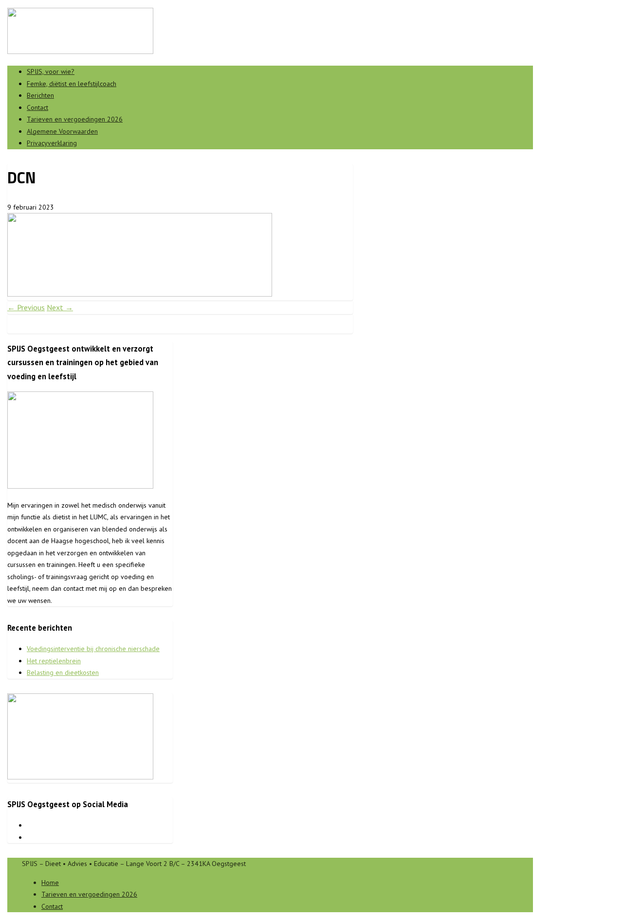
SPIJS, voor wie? (50, 71)
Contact (37, 107)
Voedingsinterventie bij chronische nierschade (93, 648)
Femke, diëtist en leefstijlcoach (71, 83)
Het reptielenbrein (54, 660)
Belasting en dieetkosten (63, 672)
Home (50, 882)
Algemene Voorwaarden (62, 131)
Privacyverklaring (52, 143)
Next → (60, 307)
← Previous (26, 307)
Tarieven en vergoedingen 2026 (75, 119)
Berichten (40, 95)
